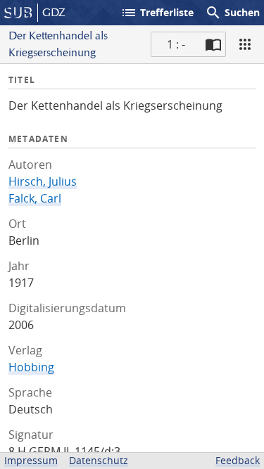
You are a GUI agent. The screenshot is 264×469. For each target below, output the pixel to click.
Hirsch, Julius (42, 181)
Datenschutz (98, 460)
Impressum (31, 460)
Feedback (237, 460)
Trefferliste (157, 12)
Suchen (232, 12)
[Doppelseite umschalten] (213, 44)
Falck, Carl (34, 198)
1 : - (176, 44)
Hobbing (31, 367)
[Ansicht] (245, 44)
